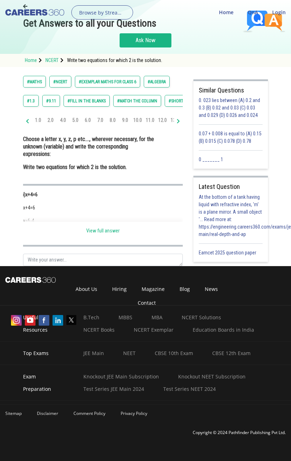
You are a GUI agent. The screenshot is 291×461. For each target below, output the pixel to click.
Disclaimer (47, 413)
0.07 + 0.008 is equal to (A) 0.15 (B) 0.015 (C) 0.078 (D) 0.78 (230, 137)
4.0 (63, 120)
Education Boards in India (223, 329)
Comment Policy (89, 413)
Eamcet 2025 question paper (228, 252)
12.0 (162, 120)
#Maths (34, 81)
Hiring (119, 289)
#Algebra (157, 81)
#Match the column (137, 101)
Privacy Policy (134, 413)
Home (226, 12)
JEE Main (93, 353)
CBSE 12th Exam (231, 353)
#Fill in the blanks (86, 101)
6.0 (88, 120)
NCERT (52, 60)
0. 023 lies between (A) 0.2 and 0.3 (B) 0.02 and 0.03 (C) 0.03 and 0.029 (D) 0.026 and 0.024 (229, 107)
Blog (185, 289)
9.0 (125, 120)
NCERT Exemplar (154, 329)
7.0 (100, 120)
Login (279, 12)
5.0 (75, 120)
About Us (86, 289)
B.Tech (91, 317)
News (211, 289)
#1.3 (31, 101)
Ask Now (145, 40)
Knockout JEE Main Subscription (121, 376)
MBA (157, 317)
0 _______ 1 (211, 159)
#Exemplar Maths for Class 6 (107, 81)
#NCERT (60, 81)
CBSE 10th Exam (174, 353)
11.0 (150, 120)
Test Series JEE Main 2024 (113, 389)
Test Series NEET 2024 (189, 389)
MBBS (125, 317)
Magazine (153, 289)
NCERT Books (99, 329)
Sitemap (13, 413)
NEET (129, 353)
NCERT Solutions (201, 317)
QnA (253, 12)
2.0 (51, 120)
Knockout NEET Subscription (212, 376)
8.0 (113, 120)
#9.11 (51, 101)
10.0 (137, 120)
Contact (147, 302)
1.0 (38, 120)
